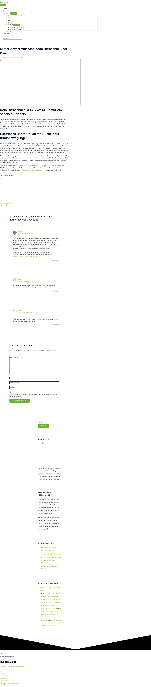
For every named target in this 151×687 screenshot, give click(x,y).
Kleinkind (9, 22)
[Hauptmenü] (3, 5)
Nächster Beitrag (6, 206)
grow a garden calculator (49, 608)
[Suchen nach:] (12, 38)
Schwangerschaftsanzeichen (31, 170)
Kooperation (7, 36)
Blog (4, 11)
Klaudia (20, 231)
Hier (41, 479)
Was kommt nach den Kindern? (51, 554)
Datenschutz (4, 680)
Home (5, 9)
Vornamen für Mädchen (17, 29)
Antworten (55, 260)
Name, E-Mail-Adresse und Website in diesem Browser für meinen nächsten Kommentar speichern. (33, 395)
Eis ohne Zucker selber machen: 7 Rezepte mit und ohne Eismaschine (51, 560)
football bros (45, 620)
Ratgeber (6, 13)
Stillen (8, 18)
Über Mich (6, 34)
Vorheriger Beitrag (6, 204)
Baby (8, 20)
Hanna (43, 587)
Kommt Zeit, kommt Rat (48, 551)
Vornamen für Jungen (16, 27)
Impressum (3, 678)
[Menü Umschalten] (13, 13)
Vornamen (10, 24)
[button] (3, 40)
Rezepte (9, 31)
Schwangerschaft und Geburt (16, 16)
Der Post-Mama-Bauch (48, 547)
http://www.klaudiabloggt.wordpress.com (25, 256)
